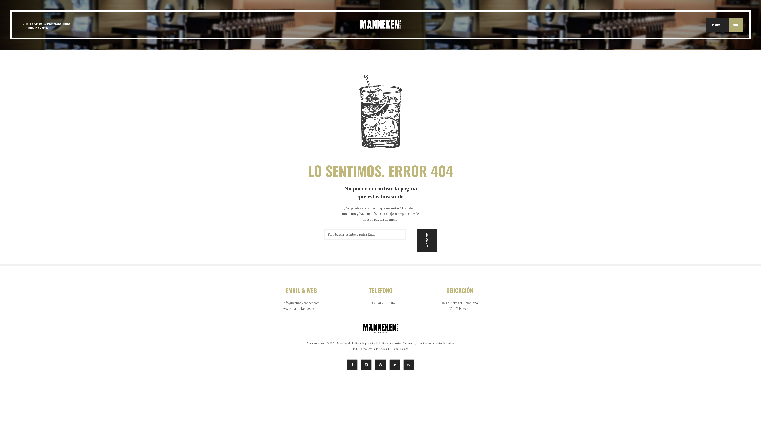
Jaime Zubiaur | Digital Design (390, 348)
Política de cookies (390, 343)
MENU (716, 24)
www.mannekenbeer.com (301, 308)
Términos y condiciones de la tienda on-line (428, 343)
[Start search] (427, 240)
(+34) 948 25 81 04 (380, 303)
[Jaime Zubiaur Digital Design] (355, 349)
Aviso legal (343, 343)
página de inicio (385, 219)
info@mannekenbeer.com (301, 303)
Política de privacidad (364, 343)
